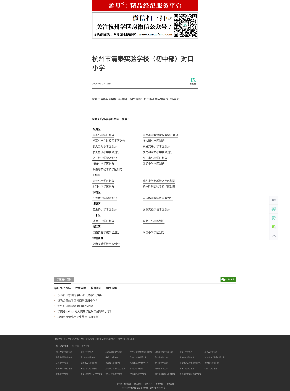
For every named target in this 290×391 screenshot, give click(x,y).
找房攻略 (80, 288)
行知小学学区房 (161, 357)
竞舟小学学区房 (62, 374)
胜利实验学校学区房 (64, 357)
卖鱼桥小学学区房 (212, 363)
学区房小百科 (64, 279)
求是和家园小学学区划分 (158, 152)
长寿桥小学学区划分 (104, 198)
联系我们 (148, 384)
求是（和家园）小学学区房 (91, 374)
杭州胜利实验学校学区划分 (159, 186)
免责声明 (170, 384)
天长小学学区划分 (103, 181)
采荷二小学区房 (211, 352)
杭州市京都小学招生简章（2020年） (79, 317)
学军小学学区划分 (103, 135)
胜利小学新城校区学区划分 (159, 181)
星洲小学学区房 (87, 352)
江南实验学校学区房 (138, 357)
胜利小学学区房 (161, 363)
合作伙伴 (85, 346)
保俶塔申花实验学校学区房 (190, 374)
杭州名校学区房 (62, 346)
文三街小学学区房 (187, 357)
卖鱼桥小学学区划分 (104, 209)
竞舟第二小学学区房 (138, 374)
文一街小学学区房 (88, 357)
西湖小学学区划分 (153, 163)
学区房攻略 (73, 339)
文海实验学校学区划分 (106, 244)
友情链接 (159, 384)
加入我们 (138, 384)
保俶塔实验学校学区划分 (107, 169)
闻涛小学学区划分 (153, 232)
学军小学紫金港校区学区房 (141, 352)
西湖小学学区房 (136, 368)
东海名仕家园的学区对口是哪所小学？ (80, 295)
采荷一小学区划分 (103, 221)
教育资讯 (96, 288)
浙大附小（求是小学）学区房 (215, 357)
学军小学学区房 (186, 352)
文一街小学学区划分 (155, 158)
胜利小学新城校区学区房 (115, 368)
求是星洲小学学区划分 (106, 152)
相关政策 (111, 288)
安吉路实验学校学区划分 (158, 198)
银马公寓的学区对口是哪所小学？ (77, 300)
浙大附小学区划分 (153, 140)
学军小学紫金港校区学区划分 (160, 135)
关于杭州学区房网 (123, 384)
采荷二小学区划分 (153, 221)
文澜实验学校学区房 (113, 352)
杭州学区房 (60, 339)
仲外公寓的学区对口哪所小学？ (76, 306)
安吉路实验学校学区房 (139, 363)
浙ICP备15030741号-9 (158, 387)
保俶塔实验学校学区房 (164, 352)
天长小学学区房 (62, 363)
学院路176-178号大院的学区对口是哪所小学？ (85, 311)
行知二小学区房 (211, 368)
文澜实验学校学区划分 (156, 209)
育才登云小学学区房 (89, 363)
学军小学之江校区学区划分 (108, 140)
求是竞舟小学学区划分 (156, 146)
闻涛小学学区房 (161, 368)
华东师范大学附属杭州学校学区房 (190, 363)
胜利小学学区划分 (103, 186)
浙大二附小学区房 (187, 368)
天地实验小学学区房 (89, 368)
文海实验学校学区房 (64, 368)
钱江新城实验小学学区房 (165, 374)
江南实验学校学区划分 (106, 232)
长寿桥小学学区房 (112, 363)
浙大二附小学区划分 (104, 146)
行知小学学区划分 (103, 163)
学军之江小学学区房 (113, 374)
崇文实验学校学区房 (64, 352)
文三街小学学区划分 (104, 158)
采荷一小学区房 (111, 357)
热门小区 (75, 346)
